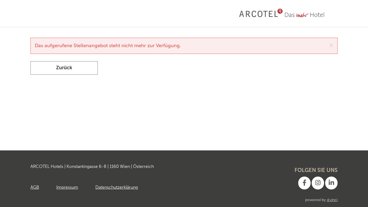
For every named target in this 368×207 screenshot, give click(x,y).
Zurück (64, 68)
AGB (34, 187)
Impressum (67, 187)
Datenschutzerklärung (116, 187)
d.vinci (332, 200)
